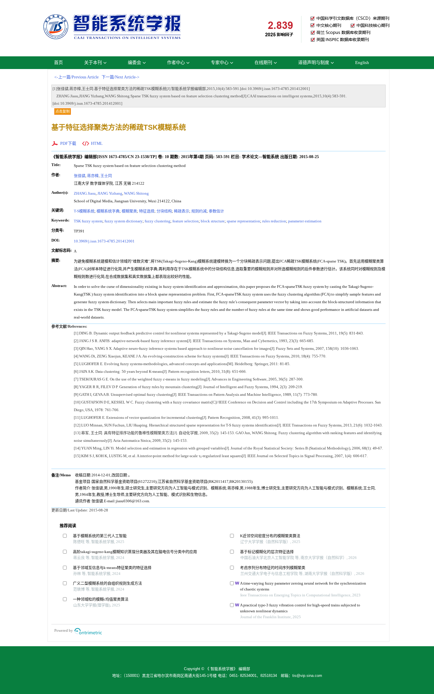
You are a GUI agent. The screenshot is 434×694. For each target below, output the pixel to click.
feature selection (185, 221)
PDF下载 (68, 143)
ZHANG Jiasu (85, 193)
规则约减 (199, 211)
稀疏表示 (181, 211)
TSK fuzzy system (88, 221)
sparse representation (243, 221)
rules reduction (274, 221)
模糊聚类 (129, 211)
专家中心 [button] (220, 62)
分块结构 (164, 211)
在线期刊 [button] (263, 62)
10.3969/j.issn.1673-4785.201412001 (104, 241)
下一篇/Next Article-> (120, 77)
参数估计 (216, 211)
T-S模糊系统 (84, 211)
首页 (58, 62)
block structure (213, 221)
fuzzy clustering (157, 221)
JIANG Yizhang (109, 193)
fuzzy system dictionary (124, 221)
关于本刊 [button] (93, 62)
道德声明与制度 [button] (313, 62)
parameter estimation (305, 221)
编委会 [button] (134, 62)
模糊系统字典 (108, 211)
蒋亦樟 (93, 175)
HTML (97, 143)
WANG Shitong (136, 193)
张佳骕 (79, 175)
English (362, 62)
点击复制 (63, 111)
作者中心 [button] (176, 62)
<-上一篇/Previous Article (76, 77)
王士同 (106, 175)
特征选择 (146, 211)
